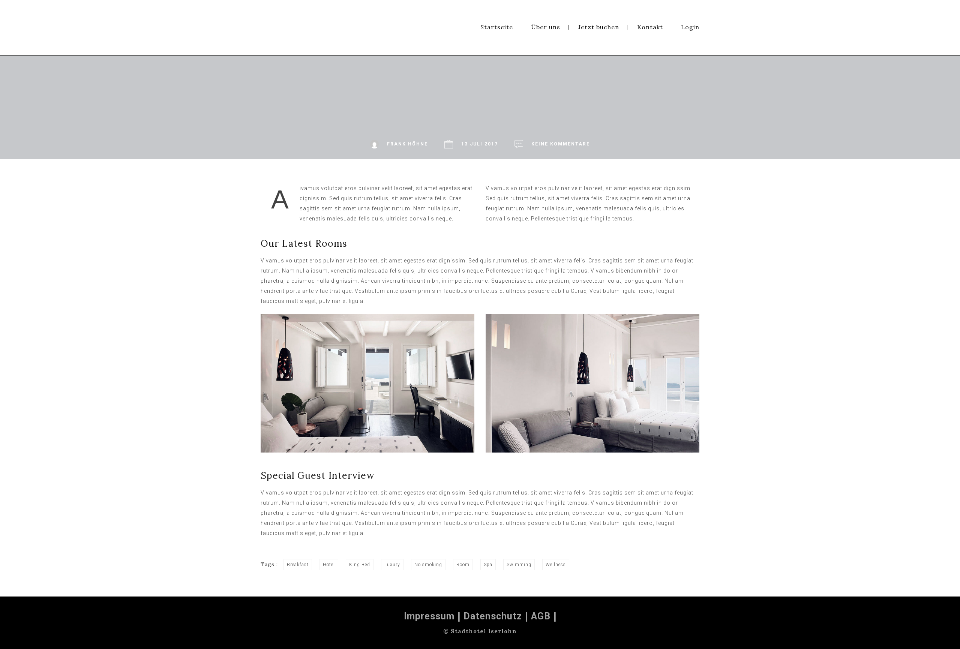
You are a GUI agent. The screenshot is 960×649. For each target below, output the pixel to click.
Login (690, 27)
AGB (540, 616)
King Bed (359, 564)
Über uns (545, 27)
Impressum (429, 616)
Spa (488, 564)
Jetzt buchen (598, 27)
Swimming (519, 564)
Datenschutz (493, 616)
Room (463, 564)
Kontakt (650, 27)
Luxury (392, 564)
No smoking (428, 564)
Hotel (329, 564)
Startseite (496, 27)
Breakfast (298, 564)
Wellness (556, 564)
